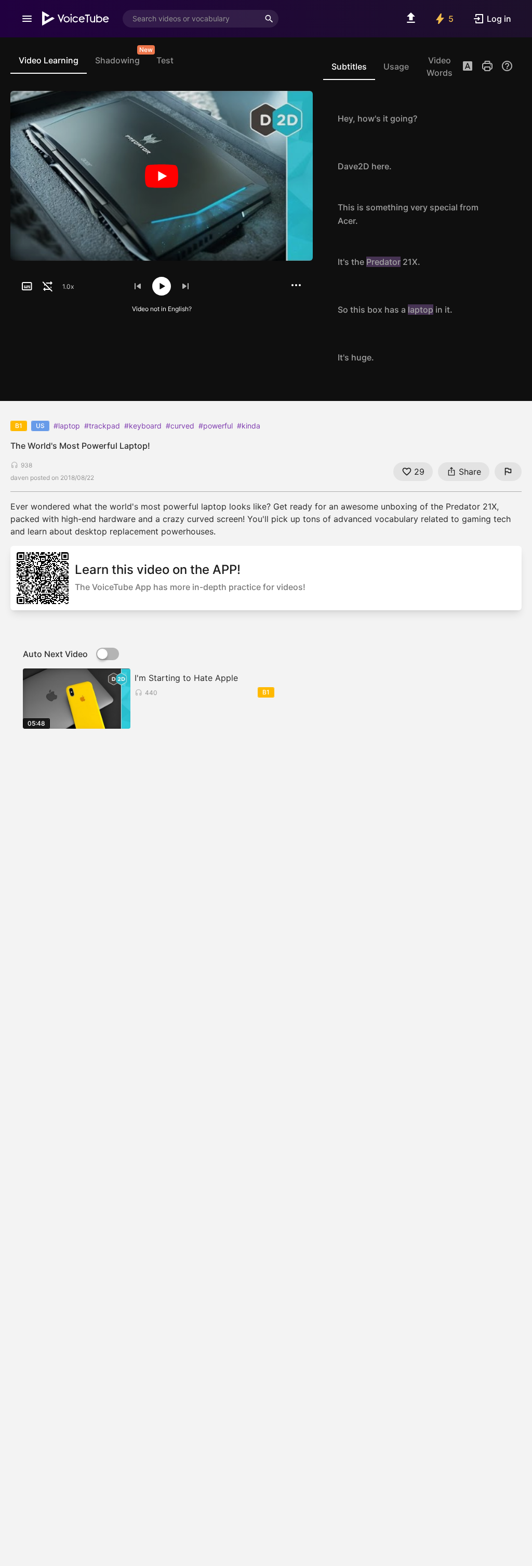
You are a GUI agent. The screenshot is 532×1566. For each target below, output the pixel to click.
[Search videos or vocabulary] (269, 19)
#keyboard (143, 425)
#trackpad (102, 425)
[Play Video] (161, 176)
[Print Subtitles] (487, 66)
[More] (296, 285)
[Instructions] (507, 66)
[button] (467, 67)
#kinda (248, 425)
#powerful (215, 425)
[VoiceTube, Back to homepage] (76, 18)
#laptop (67, 425)
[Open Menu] (27, 18)
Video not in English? (162, 309)
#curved (180, 425)
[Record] (502, 118)
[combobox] (191, 18)
